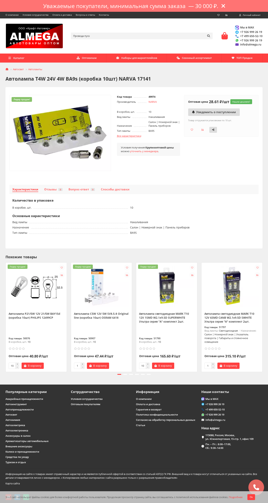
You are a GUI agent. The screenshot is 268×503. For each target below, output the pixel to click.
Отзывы (52, 189)
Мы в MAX (247, 27)
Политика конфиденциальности (157, 414)
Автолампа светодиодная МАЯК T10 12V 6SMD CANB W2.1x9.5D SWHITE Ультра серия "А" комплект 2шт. (229, 317)
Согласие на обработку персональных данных (165, 420)
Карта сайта (12, 483)
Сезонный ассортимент (197, 58)
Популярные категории (26, 391)
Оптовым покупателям (85, 404)
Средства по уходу (17, 457)
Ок (251, 497)
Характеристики (25, 189)
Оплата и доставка (62, 14)
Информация (147, 391)
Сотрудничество (85, 391)
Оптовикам (89, 58)
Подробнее (235, 497)
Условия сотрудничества (35, 14)
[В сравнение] (62, 275)
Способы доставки (115, 189)
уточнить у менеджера (144, 151)
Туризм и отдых (15, 462)
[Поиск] (208, 36)
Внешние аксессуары (18, 446)
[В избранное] (62, 267)
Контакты (104, 14)
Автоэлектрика (15, 425)
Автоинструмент (16, 404)
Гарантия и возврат (149, 409)
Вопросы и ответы (85, 14)
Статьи (140, 425)
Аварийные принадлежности (24, 399)
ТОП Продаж (244, 58)
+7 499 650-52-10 (251, 36)
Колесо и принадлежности (22, 451)
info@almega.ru (250, 44)
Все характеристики (129, 136)
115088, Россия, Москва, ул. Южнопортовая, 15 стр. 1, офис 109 (229, 437)
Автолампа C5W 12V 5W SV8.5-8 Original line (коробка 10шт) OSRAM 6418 (101, 315)
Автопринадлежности (19, 409)
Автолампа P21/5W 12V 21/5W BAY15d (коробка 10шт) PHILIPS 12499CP (34, 315)
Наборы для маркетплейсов (139, 58)
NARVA (153, 102)
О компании (12, 14)
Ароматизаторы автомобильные (26, 441)
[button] (6, 316)
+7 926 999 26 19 (251, 32)
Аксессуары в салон (17, 436)
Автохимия (12, 420)
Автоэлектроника (16, 430)
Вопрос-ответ (80, 189)
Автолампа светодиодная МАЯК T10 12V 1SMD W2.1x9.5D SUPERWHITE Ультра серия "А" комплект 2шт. (164, 317)
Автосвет (18, 69)
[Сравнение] (226, 15)
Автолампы (35, 69)
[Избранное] (218, 15)
